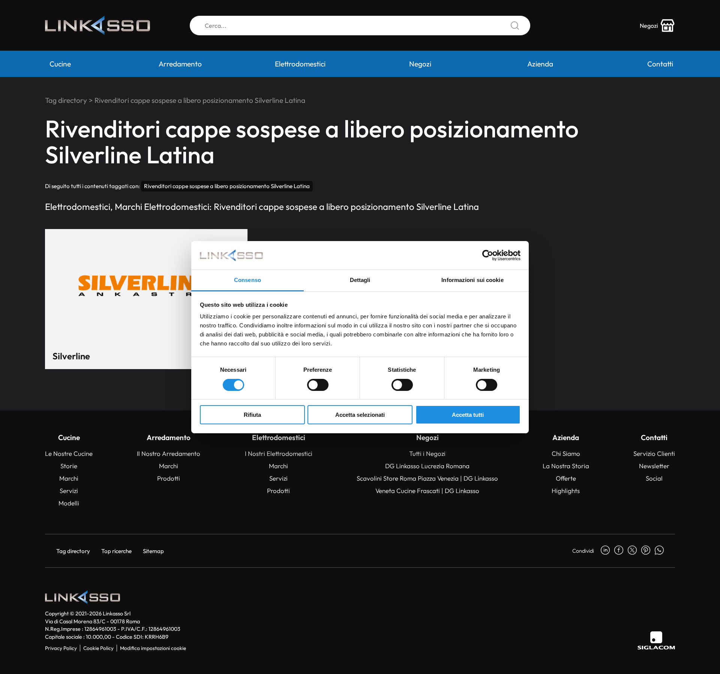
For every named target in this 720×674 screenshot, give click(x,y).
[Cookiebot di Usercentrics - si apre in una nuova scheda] (487, 255)
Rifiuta (252, 415)
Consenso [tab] (247, 280)
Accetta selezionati (360, 415)
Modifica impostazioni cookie (153, 648)
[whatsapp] (659, 551)
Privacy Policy (61, 648)
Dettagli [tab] (360, 280)
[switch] (317, 385)
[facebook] (618, 551)
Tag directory (66, 100)
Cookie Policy (98, 648)
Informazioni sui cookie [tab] (472, 280)
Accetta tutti (468, 415)
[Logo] (97, 25)
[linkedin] (605, 551)
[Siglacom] (656, 640)
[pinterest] (645, 551)
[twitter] (632, 551)
